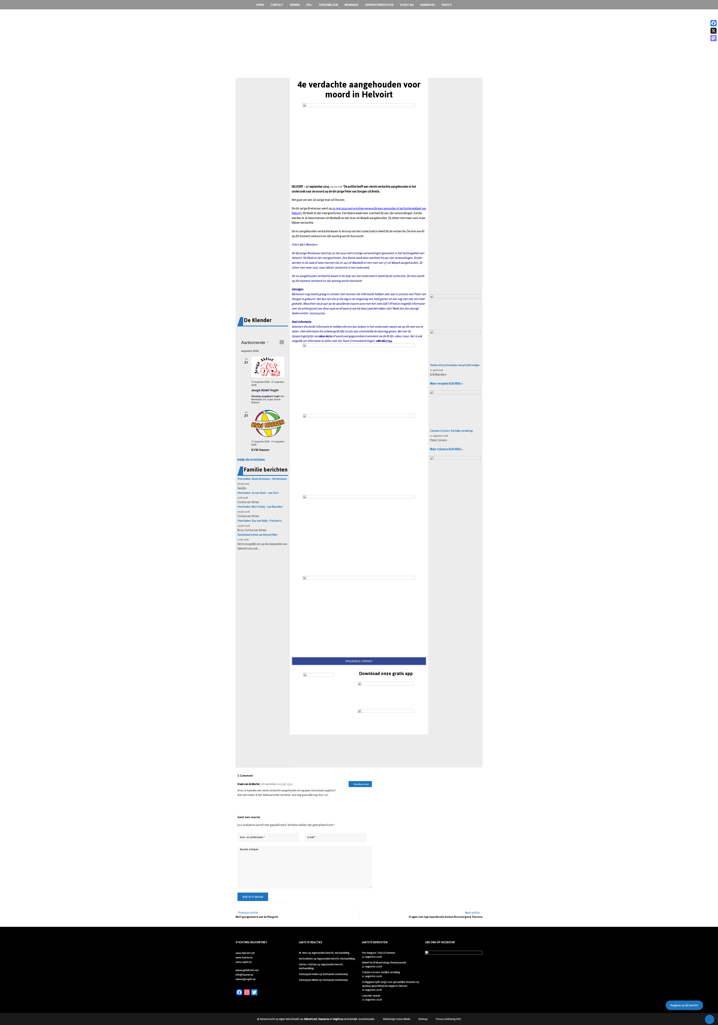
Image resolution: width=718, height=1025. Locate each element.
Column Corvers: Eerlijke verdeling (451, 430)
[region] (359, 52)
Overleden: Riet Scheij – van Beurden (259, 506)
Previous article (248, 912)
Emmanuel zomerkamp (335, 974)
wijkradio (351, 4)
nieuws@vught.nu (246, 979)
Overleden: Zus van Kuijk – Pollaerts (259, 520)
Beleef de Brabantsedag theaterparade (384, 962)
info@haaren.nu (244, 974)
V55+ (309, 4)
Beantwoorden (361, 784)
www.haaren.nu (244, 957)
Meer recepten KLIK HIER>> (446, 383)
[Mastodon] (713, 38)
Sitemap (423, 1019)
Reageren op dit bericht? (684, 1005)
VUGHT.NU (407, 4)
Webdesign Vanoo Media (396, 1019)
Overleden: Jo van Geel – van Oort (258, 492)
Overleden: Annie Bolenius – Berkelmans (262, 478)
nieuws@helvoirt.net (247, 970)
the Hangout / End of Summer (378, 952)
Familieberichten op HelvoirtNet (257, 534)
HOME (260, 4)
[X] (713, 30)
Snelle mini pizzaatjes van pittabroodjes (455, 365)
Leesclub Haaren (371, 995)
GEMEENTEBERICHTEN (379, 4)
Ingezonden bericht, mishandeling (330, 952)
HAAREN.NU (427, 4)
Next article (472, 912)
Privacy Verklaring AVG (448, 1019)
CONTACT (277, 4)
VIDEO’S (446, 4)
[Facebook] (713, 23)
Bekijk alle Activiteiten (251, 459)
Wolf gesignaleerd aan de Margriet (257, 917)
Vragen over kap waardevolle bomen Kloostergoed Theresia (445, 917)
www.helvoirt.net (245, 953)
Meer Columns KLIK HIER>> (446, 449)
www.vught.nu (244, 962)
